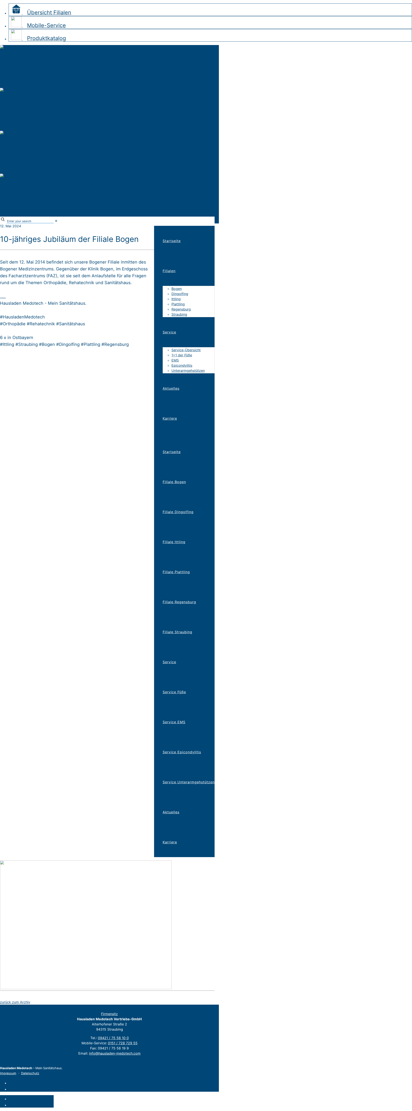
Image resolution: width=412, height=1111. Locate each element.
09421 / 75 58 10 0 (113, 1038)
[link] (56, 221)
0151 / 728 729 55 (123, 1043)
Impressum (8, 1073)
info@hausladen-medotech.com (115, 1053)
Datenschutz (30, 1073)
